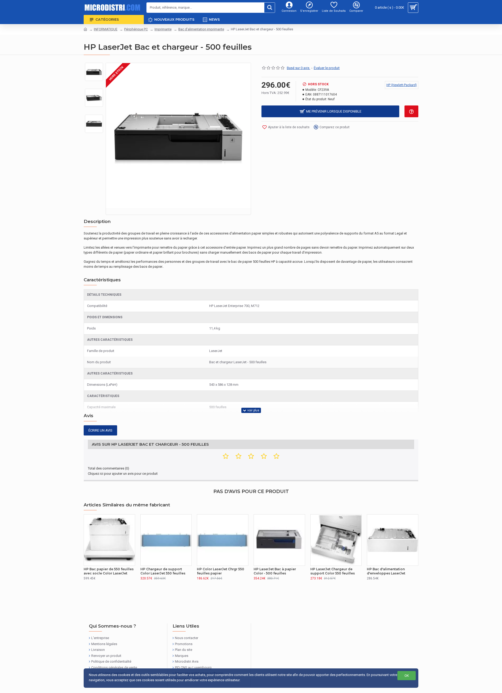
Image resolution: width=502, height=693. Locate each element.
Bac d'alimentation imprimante (201, 29)
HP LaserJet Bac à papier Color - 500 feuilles (275, 571)
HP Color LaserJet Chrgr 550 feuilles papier (220, 571)
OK (406, 676)
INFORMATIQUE (105, 29)
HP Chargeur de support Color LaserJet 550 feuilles (162, 571)
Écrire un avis (100, 430)
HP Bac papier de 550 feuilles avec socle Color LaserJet (109, 571)
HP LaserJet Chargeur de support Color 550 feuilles (332, 571)
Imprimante (163, 29)
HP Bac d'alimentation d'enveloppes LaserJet (386, 571)
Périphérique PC (136, 29)
